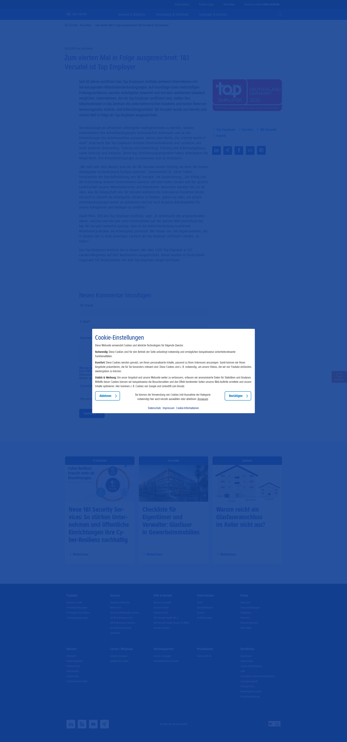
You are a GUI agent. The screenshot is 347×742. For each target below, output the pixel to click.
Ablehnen (105, 396)
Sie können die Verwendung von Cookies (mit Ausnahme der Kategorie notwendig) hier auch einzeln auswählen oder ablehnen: (173, 397)
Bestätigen (236, 396)
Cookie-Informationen (187, 408)
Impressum (168, 408)
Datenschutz (154, 408)
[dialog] (173, 371)
